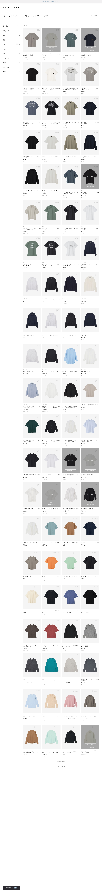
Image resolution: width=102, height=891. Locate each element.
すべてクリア (17, 25)
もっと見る (60, 766)
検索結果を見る (11, 887)
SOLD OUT (51, 40)
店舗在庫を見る (52, 50)
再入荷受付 (52, 47)
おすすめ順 (94, 15)
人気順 (89, 21)
